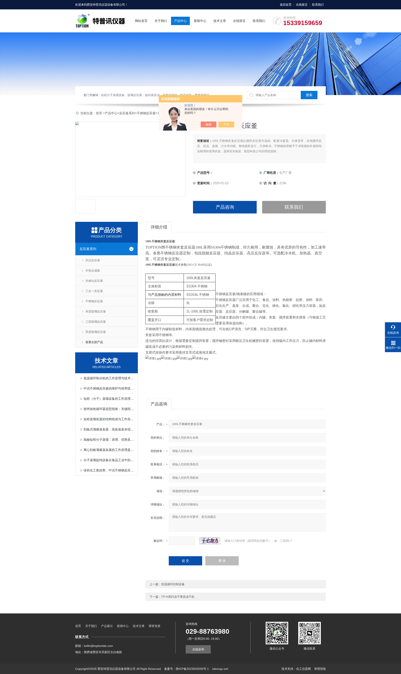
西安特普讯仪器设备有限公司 (106, 4)
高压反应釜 (92, 260)
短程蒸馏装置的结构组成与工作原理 (109, 419)
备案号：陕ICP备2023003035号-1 (186, 668)
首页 (99, 113)
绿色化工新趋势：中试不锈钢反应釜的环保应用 (109, 470)
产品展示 (107, 626)
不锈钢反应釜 (146, 113)
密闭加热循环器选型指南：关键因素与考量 (109, 409)
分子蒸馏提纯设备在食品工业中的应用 (109, 460)
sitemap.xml (220, 668)
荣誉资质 (154, 626)
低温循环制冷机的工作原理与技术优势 (109, 378)
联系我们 (318, 4)
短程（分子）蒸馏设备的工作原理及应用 (109, 398)
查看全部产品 (94, 342)
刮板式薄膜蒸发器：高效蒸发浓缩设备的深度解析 (109, 429)
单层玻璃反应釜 (95, 311)
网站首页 (141, 21)
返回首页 (286, 4)
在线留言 (302, 4)
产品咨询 (225, 207)
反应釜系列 (127, 113)
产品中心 (180, 21)
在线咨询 (198, 649)
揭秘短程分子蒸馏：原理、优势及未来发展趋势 (109, 439)
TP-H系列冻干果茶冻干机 (177, 596)
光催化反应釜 (94, 280)
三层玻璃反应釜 (95, 321)
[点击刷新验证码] (209, 540)
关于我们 (161, 21)
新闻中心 (200, 21)
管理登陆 (320, 668)
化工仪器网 (303, 668)
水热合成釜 (92, 270)
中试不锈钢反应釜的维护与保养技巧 (109, 388)
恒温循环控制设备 (173, 584)
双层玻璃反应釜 (95, 332)
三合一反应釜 (94, 291)
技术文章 (219, 21)
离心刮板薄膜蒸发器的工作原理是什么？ (109, 450)
